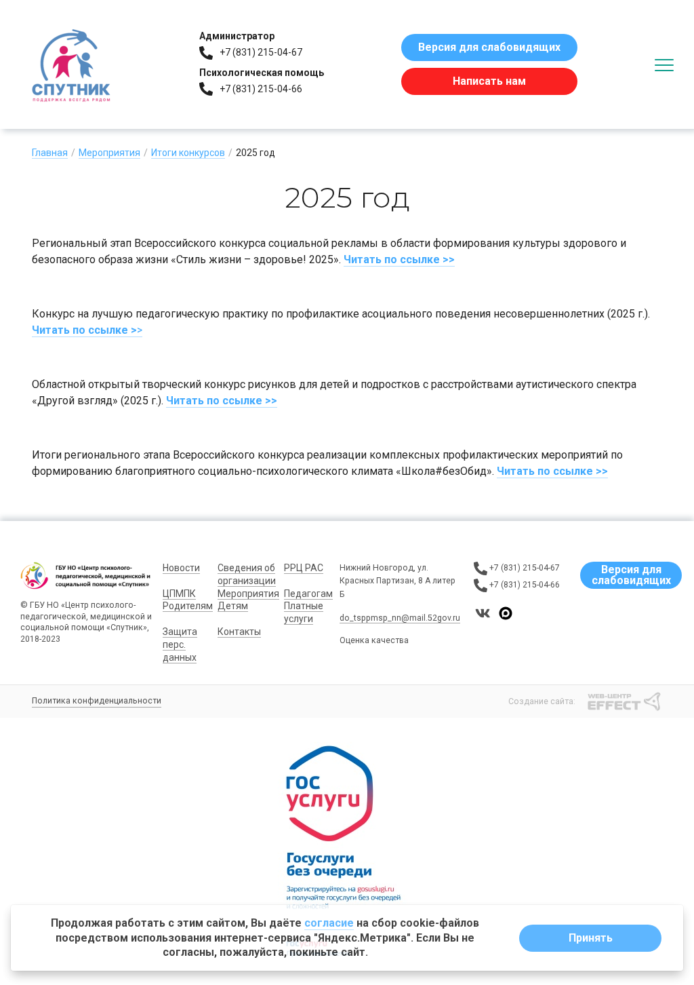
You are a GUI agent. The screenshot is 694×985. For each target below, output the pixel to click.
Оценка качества (374, 640)
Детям (233, 605)
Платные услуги (303, 612)
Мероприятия (109, 152)
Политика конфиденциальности (96, 701)
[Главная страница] (71, 64)
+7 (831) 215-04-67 (261, 52)
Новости (181, 567)
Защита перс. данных (180, 644)
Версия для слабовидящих (489, 47)
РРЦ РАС (303, 567)
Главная (50, 152)
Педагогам (308, 593)
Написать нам (489, 81)
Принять (591, 937)
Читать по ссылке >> (399, 259)
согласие (329, 922)
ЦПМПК (179, 593)
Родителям (188, 605)
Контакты (239, 631)
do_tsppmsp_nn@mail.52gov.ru (400, 618)
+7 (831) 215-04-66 (261, 88)
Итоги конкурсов (188, 152)
